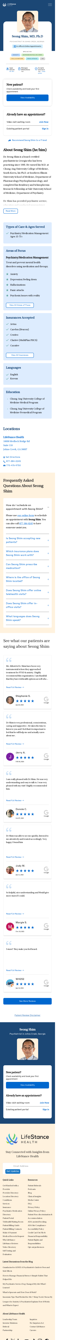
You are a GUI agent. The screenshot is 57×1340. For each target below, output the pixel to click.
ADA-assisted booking (37, 1222)
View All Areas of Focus (19, 305)
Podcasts (32, 1189)
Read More (11, 211)
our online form (25, 515)
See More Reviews (27, 1001)
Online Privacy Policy (36, 1211)
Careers (33, 1330)
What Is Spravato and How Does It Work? (20, 1292)
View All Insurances (19, 355)
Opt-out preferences (36, 1247)
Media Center (33, 1200)
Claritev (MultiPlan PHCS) (23, 340)
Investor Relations (10, 1323)
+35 (42, 58)
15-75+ (11, 71)
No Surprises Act (37, 1323)
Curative (14, 346)
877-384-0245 (13, 461)
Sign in (45, 129)
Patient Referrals (34, 1186)
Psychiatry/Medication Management (29, 233)
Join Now (43, 122)
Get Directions (13, 457)
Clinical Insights (34, 1197)
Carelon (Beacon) (19, 329)
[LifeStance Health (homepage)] (9, 5)
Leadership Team (10, 1320)
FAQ (30, 1204)
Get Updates (13, 1171)
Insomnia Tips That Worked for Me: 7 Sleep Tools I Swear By (27, 1297)
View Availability (27, 98)
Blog (30, 1193)
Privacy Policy (34, 1207)
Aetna (13, 324)
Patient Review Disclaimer (27, 1015)
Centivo (14, 335)
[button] (10, 1193)
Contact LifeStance (37, 1327)
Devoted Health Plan (21, 351)
